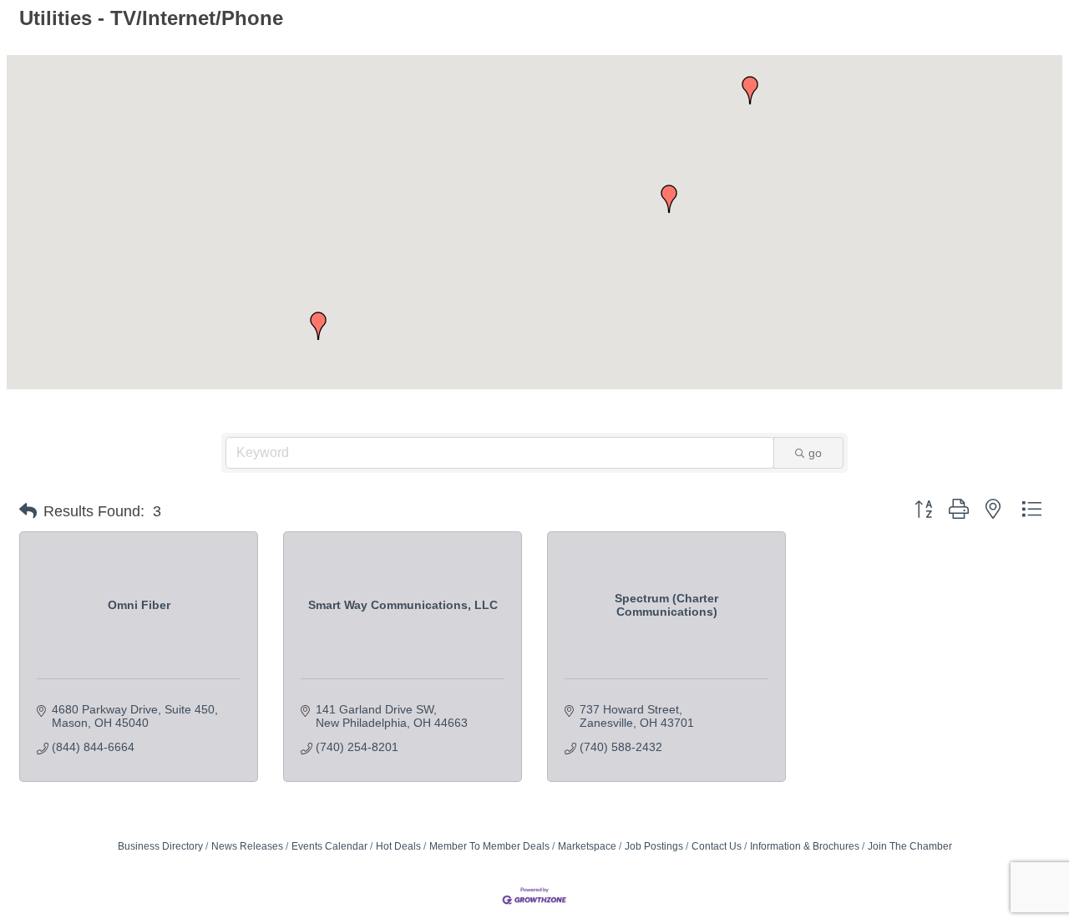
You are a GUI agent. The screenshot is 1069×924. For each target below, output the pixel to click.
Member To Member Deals (489, 846)
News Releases (247, 846)
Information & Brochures (804, 846)
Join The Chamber (910, 846)
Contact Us (717, 846)
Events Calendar (329, 846)
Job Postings (654, 846)
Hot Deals (398, 846)
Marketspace (587, 846)
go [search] (815, 452)
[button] (750, 90)
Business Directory (160, 846)
